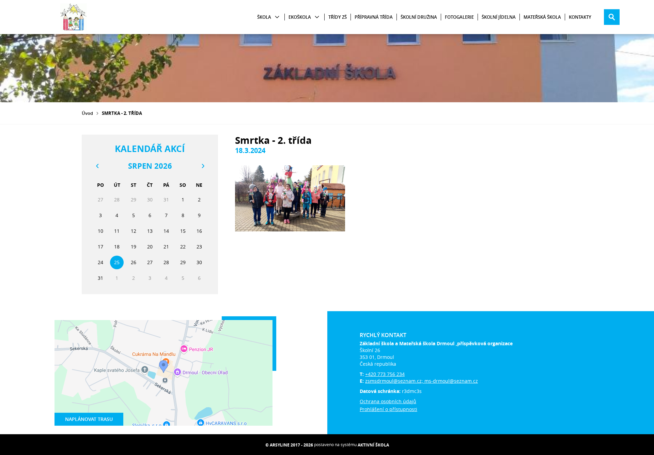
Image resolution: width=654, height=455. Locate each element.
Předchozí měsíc (97, 166)
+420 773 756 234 (385, 374)
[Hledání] (612, 17)
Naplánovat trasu (89, 419)
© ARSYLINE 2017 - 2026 (289, 445)
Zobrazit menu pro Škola (277, 17)
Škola (264, 17)
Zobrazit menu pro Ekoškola (317, 17)
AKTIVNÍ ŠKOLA (373, 445)
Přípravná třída (374, 17)
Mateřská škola (542, 17)
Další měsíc (203, 166)
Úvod (87, 113)
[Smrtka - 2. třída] (290, 198)
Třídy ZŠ (337, 17)
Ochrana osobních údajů (388, 401)
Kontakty (580, 17)
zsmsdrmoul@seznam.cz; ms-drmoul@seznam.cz (421, 381)
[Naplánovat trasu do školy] (163, 373)
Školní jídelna (499, 17)
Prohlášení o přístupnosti (388, 409)
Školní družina (419, 17)
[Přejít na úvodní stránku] (73, 17)
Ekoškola (300, 17)
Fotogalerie (459, 17)
